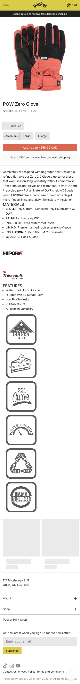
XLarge (42, 136)
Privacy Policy (26, 671)
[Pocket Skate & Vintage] (40, 5)
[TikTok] (5, 665)
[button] (40, 147)
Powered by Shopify (15, 678)
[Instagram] (11, 665)
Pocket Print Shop (15, 619)
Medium (11, 136)
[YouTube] (18, 665)
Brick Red (15, 126)
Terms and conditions (50, 671)
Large (26, 136)
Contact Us (10, 671)
